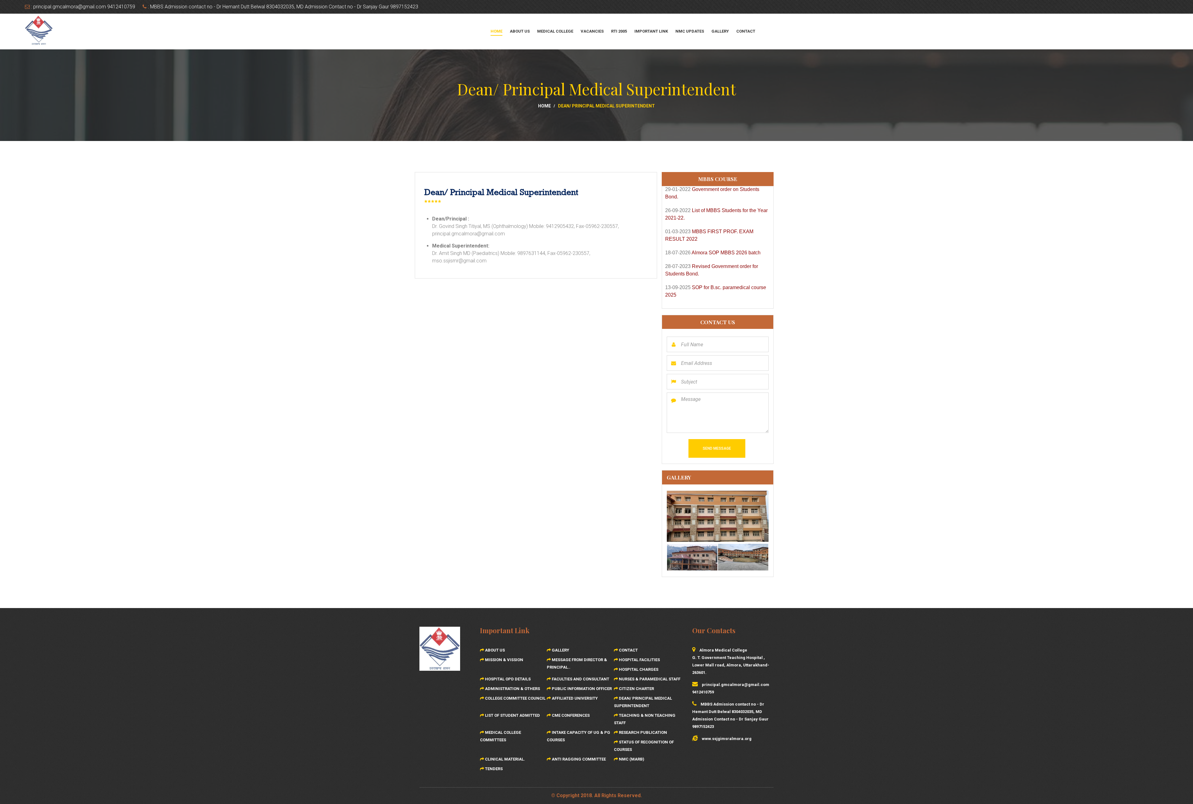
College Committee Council (515, 698)
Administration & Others (512, 688)
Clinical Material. (504, 759)
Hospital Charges (638, 669)
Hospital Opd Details (507, 679)
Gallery (720, 31)
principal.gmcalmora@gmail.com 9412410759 (84, 7)
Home (496, 31)
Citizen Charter (636, 688)
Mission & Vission (503, 659)
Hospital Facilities (639, 659)
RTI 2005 (619, 31)
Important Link (651, 31)
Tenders (493, 768)
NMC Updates (689, 31)
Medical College (555, 31)
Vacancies (592, 31)
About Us (520, 31)
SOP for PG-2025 (711, 280)
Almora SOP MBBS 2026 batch (726, 224)
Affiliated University (574, 698)
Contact (745, 31)
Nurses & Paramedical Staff (649, 679)
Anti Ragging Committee (578, 759)
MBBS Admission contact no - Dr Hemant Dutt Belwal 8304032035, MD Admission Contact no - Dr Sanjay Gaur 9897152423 (284, 7)
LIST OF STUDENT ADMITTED (512, 715)
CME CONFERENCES (570, 715)
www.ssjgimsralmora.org (727, 738)
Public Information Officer (581, 688)
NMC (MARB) (631, 759)
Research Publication (642, 732)
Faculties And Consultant (580, 679)
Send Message (717, 448)
